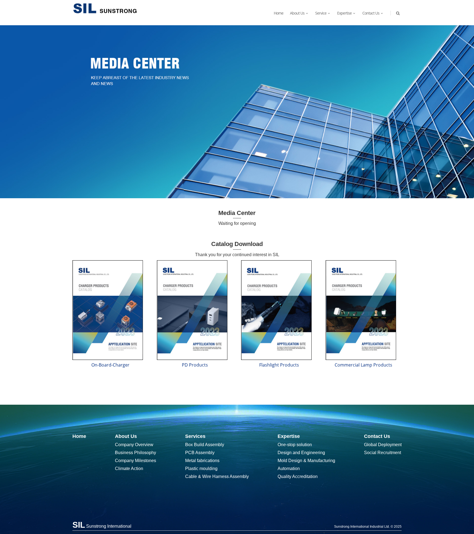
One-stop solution (295, 444)
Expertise (344, 13)
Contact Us (370, 13)
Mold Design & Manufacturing (306, 460)
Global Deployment (383, 444)
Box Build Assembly (204, 444)
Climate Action (129, 468)
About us (297, 13)
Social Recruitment (382, 452)
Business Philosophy (135, 452)
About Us (126, 436)
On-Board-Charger (110, 365)
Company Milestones (135, 460)
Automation (289, 468)
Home (278, 13)
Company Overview (134, 444)
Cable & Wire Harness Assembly (217, 476)
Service (320, 13)
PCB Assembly (200, 452)
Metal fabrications (202, 460)
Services (195, 436)
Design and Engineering (301, 452)
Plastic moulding (201, 468)
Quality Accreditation (298, 476)
